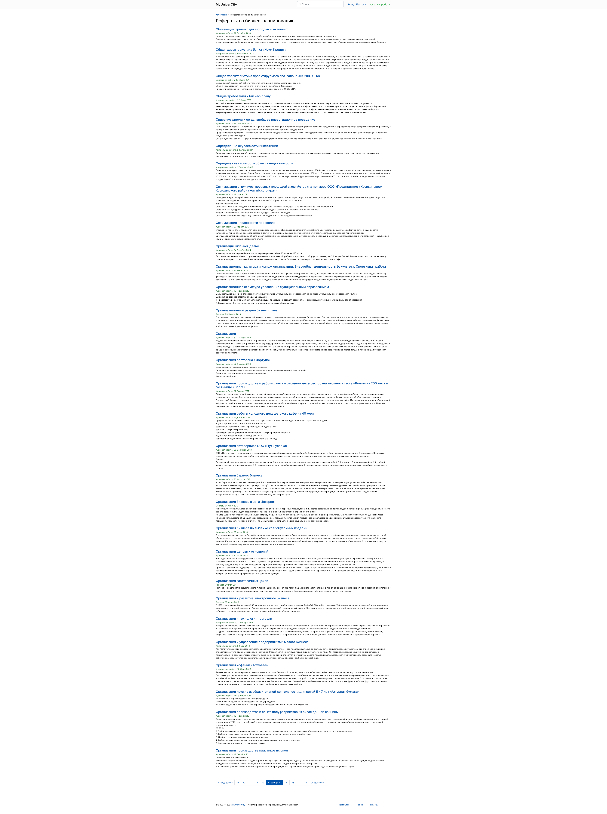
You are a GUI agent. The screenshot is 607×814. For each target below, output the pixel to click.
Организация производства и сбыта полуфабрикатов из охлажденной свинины (277, 712)
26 (292, 782)
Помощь (361, 4)
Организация (226, 333)
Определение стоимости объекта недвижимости (254, 163)
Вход (350, 4)
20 (244, 782)
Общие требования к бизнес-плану (243, 96)
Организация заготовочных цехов (242, 581)
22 (256, 782)
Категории (221, 15)
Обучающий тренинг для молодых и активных (252, 29)
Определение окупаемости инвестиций (247, 146)
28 (305, 782)
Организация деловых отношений (242, 551)
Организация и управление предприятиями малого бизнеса (262, 642)
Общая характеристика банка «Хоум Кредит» (251, 49)
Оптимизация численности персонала (245, 223)
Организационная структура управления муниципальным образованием (272, 287)
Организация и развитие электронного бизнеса (252, 598)
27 (299, 782)
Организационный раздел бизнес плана (247, 310)
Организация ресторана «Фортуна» (243, 360)
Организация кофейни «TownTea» (242, 665)
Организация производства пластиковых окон (252, 750)
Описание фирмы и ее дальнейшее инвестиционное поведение (265, 119)
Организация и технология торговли (244, 618)
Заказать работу (379, 4)
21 (250, 782)
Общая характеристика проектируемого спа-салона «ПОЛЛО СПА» (268, 76)
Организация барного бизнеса (239, 475)
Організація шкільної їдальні (238, 246)
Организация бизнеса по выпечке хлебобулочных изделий (261, 528)
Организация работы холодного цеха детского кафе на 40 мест (265, 413)
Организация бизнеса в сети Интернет (246, 502)
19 (237, 782)
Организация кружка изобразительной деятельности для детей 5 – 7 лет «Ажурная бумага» (287, 692)
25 (286, 782)
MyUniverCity (238, 805)
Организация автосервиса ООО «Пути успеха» (252, 446)
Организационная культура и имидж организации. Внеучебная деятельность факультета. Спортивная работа (301, 266)
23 (263, 782)
